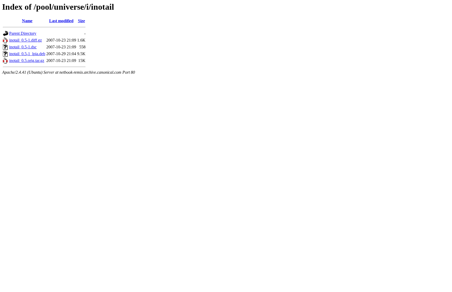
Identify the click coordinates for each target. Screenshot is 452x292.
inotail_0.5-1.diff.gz (25, 40)
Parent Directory (22, 33)
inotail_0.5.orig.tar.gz (26, 60)
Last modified (61, 21)
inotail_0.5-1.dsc (23, 47)
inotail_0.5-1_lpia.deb (27, 53)
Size (81, 21)
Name (27, 21)
